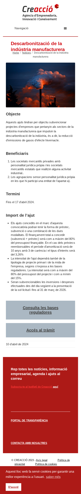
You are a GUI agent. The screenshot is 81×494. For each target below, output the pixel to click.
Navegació (21, 28)
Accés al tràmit (40, 330)
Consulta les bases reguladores (40, 310)
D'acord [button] (13, 487)
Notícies (26, 52)
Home (16, 52)
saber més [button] (53, 476)
